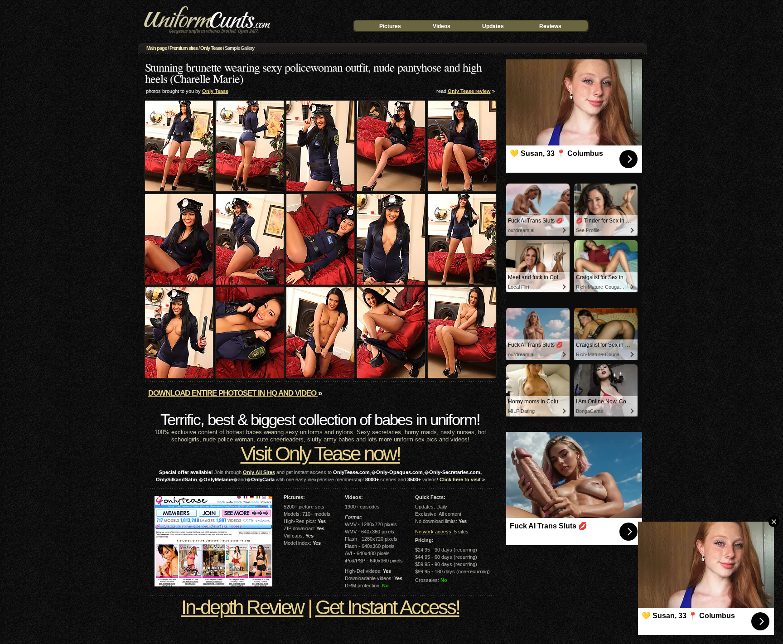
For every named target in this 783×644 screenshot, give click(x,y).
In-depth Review (242, 607)
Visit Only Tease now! (320, 453)
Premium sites (183, 48)
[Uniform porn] (205, 35)
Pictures (390, 26)
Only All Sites (259, 472)
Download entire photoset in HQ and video (233, 393)
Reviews (550, 26)
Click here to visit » (461, 479)
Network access (433, 531)
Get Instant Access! (387, 607)
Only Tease (211, 48)
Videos (441, 26)
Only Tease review (469, 91)
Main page (156, 48)
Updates (493, 26)
